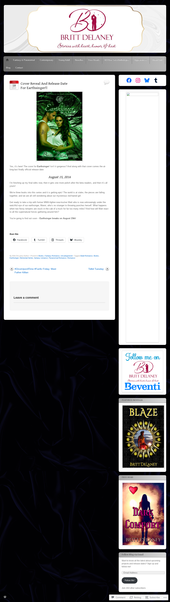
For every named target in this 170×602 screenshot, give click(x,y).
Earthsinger (14, 258)
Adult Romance (86, 256)
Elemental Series (26, 258)
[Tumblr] (156, 80)
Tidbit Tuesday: (96, 269)
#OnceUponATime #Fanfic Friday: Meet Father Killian (35, 271)
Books (41, 256)
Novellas (79, 60)
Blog (8, 67)
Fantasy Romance (52, 256)
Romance (71, 258)
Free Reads (94, 60)
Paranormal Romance (57, 258)
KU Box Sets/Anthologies (117, 60)
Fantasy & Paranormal (24, 60)
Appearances (140, 60)
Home (7, 60)
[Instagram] (138, 80)
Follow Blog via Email (132, 554)
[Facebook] (129, 80)
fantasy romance (41, 258)
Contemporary (46, 60)
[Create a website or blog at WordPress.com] (5, 597)
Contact (19, 67)
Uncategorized (66, 256)
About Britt (157, 60)
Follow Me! (129, 580)
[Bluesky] (147, 80)
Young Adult (64, 60)
